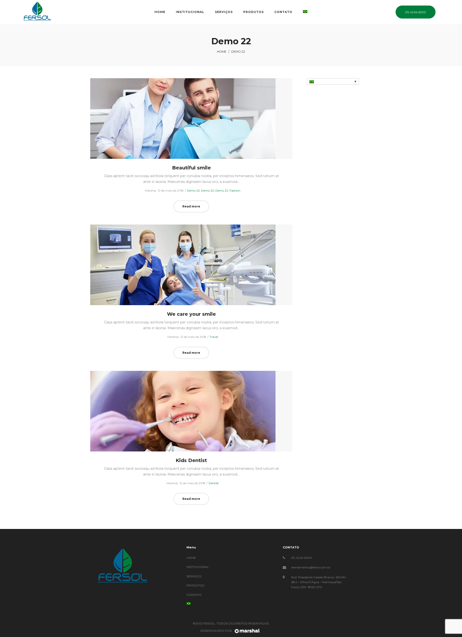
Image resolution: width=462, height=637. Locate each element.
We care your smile (191, 314)
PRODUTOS (195, 585)
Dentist (214, 483)
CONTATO (194, 595)
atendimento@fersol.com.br (310, 567)
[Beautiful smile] (191, 118)
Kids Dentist (191, 460)
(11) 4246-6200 (301, 558)
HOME (191, 558)
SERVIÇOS (193, 576)
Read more (191, 206)
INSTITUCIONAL (197, 567)
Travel (214, 337)
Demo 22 (193, 190)
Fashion (235, 190)
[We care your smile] (191, 265)
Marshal (148, 190)
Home (221, 51)
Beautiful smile (191, 168)
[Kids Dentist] (191, 411)
